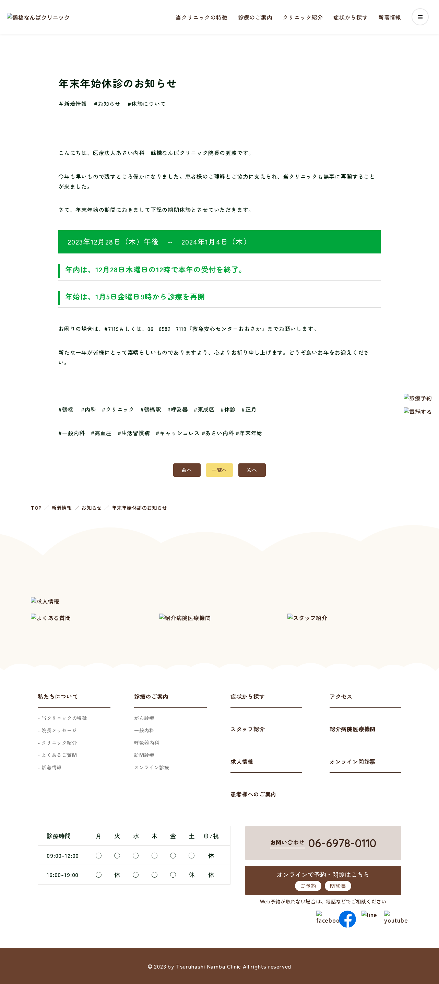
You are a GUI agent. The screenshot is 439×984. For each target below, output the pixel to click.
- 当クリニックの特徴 (62, 717)
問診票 (338, 885)
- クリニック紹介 (57, 742)
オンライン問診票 (353, 761)
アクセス (341, 696)
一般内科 (144, 730)
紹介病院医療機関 (353, 729)
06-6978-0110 (342, 843)
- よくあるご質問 (57, 754)
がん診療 (144, 717)
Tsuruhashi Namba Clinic (208, 966)
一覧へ (219, 469)
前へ (187, 469)
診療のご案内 (255, 17)
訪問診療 (144, 754)
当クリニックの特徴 (201, 17)
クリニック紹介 (303, 17)
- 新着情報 (50, 767)
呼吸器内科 (146, 742)
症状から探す (350, 17)
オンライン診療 (151, 767)
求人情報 (241, 761)
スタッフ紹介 (247, 729)
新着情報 (389, 17)
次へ (252, 469)
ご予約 (308, 885)
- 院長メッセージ (57, 730)
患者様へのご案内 (253, 794)
